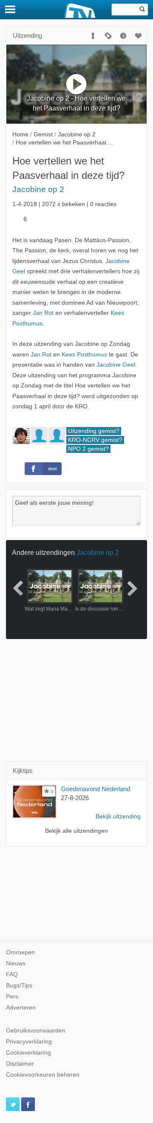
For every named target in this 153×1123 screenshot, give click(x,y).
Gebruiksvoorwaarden (35, 1030)
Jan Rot (43, 313)
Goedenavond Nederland (95, 788)
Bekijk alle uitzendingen (76, 831)
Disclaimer (20, 1064)
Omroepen (20, 952)
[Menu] (10, 9)
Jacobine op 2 (38, 189)
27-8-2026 (75, 797)
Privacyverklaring (29, 1041)
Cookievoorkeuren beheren (42, 1075)
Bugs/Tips (19, 985)
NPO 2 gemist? (88, 449)
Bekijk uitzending (118, 816)
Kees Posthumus (84, 354)
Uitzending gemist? (93, 431)
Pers (12, 996)
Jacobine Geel (115, 365)
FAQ (12, 974)
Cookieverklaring (28, 1052)
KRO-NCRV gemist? (95, 440)
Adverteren (21, 1007)
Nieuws (16, 963)
